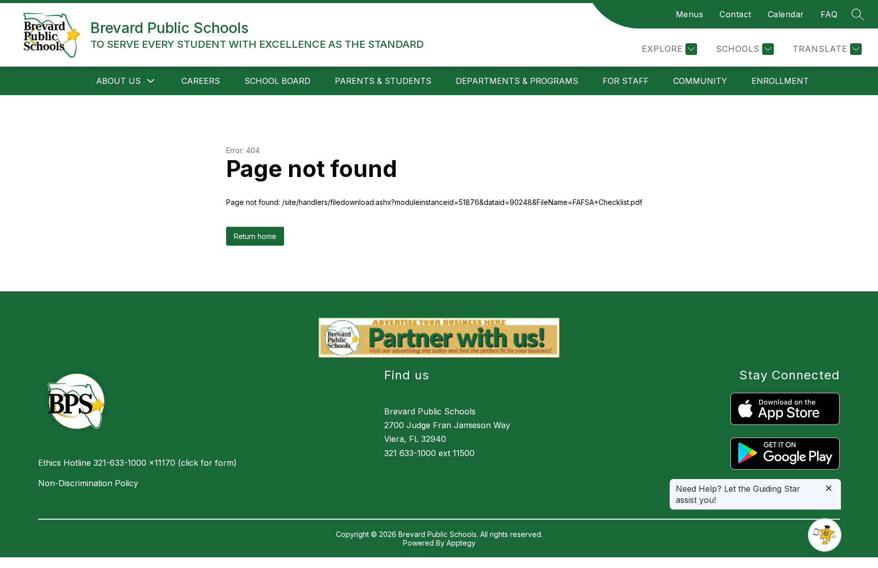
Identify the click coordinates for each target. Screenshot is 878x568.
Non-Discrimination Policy (88, 483)
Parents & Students (383, 81)
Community (700, 81)
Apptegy (461, 543)
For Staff (626, 81)
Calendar (786, 14)
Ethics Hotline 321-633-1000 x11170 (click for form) (137, 463)
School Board (277, 81)
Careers (200, 81)
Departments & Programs (517, 81)
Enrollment (780, 81)
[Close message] (828, 489)
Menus (690, 14)
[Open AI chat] (824, 535)
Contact (735, 14)
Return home (255, 236)
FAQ (829, 14)
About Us (118, 81)
